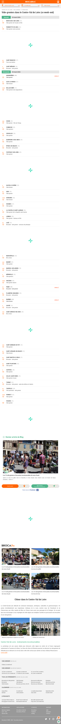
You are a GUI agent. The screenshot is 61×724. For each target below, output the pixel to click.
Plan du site (4, 713)
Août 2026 (33, 692)
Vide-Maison (19, 682)
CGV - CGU (4, 711)
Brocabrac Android (21, 710)
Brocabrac (34, 710)
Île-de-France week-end (22, 700)
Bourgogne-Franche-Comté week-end (8, 701)
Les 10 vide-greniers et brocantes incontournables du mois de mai (45, 593)
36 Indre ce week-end (21, 671)
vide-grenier (17, 9)
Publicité (33, 711)
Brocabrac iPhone (21, 711)
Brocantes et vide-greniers (8, 680)
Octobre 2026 (49, 692)
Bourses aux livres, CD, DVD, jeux (23, 684)
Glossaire (48, 711)
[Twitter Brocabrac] (47, 720)
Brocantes (4, 682)
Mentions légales (6, 710)
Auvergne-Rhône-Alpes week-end (8, 700)
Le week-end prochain (36, 691)
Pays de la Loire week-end (37, 701)
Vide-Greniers (5, 684)
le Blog (33, 713)
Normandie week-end (21, 701)
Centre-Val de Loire (7, 9)
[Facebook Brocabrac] (51, 720)
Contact (48, 713)
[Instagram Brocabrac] (54, 720)
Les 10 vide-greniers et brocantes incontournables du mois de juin (15, 593)
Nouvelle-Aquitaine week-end (38, 700)
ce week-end (25, 9)
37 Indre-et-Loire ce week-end (23, 673)
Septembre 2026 (50, 691)
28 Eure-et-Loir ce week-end (8, 673)
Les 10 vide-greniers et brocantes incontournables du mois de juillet (45, 568)
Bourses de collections (36, 680)
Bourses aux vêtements (37, 684)
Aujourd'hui (4, 691)
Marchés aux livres (50, 682)
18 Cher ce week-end (7, 671)
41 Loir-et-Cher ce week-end (38, 671)
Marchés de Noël (50, 684)
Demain (3, 692)
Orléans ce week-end (7, 664)
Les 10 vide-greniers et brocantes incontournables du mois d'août (21, 475)
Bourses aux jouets (35, 682)
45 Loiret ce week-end (36, 673)
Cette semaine (19, 692)
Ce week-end (19, 691)
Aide (47, 710)
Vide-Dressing (19, 680)
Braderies (48, 680)
